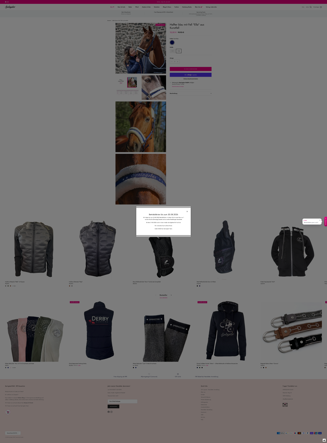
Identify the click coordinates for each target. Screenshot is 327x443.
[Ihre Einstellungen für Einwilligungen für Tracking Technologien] (324, 440)
